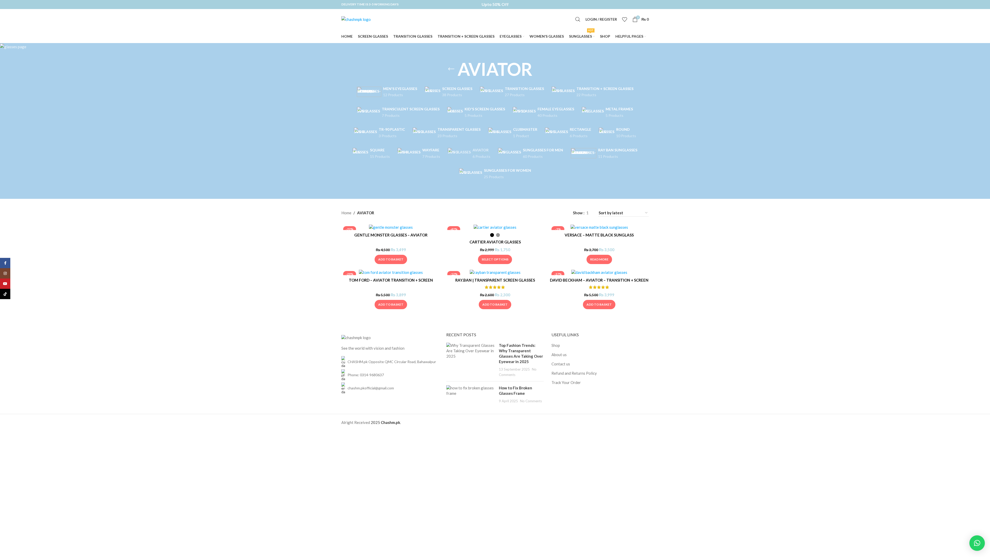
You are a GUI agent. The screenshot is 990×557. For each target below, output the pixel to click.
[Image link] (356, 337)
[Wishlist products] (625, 19)
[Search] (578, 19)
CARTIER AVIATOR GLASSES (495, 242)
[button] (391, 259)
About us (559, 354)
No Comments (531, 401)
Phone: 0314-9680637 (366, 375)
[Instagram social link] (5, 273)
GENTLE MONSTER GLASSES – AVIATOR (390, 235)
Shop (555, 345)
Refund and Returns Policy (574, 373)
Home (346, 212)
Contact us (560, 364)
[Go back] (451, 69)
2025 (376, 422)
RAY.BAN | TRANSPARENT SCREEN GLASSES (495, 280)
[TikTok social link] (5, 294)
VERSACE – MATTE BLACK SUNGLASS (599, 235)
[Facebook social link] (5, 263)
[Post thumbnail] (470, 360)
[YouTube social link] (5, 283)
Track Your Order (566, 382)
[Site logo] (356, 19)
